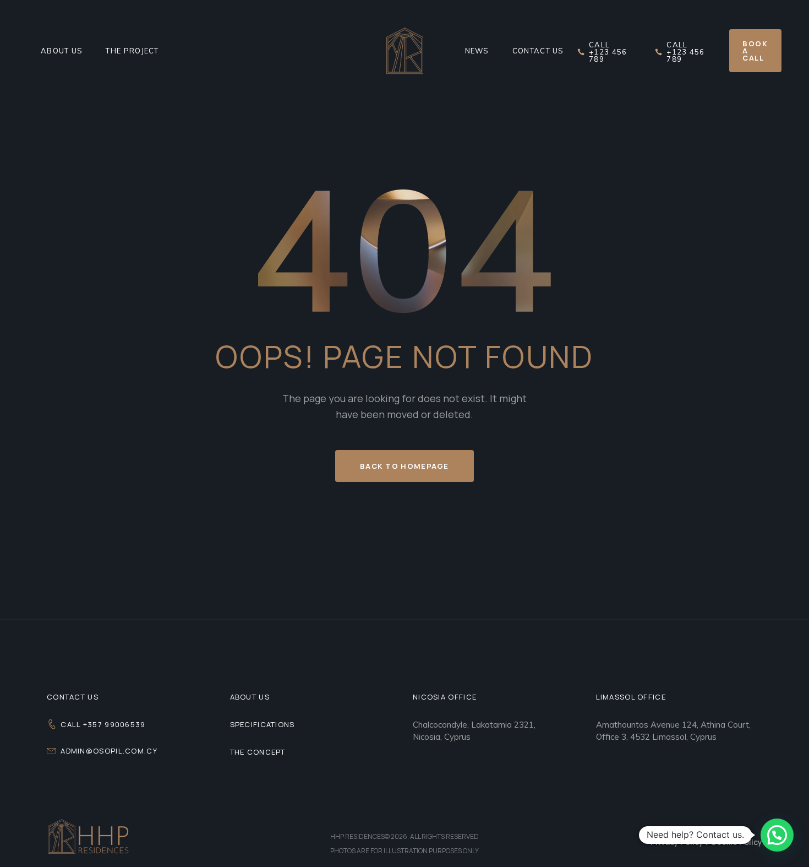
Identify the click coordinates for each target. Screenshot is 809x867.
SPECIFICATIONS (262, 724)
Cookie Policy (736, 842)
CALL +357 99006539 (103, 724)
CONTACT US (73, 697)
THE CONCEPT (258, 752)
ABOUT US (250, 697)
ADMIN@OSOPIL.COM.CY (109, 751)
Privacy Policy (677, 842)
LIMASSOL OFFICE (631, 697)
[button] (777, 835)
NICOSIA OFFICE (445, 697)
